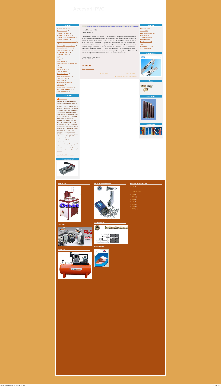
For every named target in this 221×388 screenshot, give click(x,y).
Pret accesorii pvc (62, 69)
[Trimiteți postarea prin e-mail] (100, 57)
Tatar (141, 44)
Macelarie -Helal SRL (146, 42)
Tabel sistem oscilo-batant (64, 82)
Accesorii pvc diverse (63, 39)
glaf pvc (59, 59)
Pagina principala (145, 28)
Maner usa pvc (61, 61)
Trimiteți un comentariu (88, 69)
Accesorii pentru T (62, 31)
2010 (133, 206)
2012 (133, 201)
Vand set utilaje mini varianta (65, 87)
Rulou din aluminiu (62, 71)
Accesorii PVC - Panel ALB (64, 35)
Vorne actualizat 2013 (63, 91)
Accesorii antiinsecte (63, 28)
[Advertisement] (110, 290)
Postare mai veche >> (131, 73)
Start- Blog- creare (145, 48)
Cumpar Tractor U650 (146, 46)
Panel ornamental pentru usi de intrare (67, 63)
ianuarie (136, 189)
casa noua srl (63, 98)
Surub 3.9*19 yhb (62, 78)
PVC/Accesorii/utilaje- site (147, 33)
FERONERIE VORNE (63, 52)
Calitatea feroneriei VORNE (64, 48)
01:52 (98, 57)
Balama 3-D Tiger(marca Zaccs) (66, 46)
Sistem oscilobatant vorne (64, 76)
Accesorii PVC (89, 9)
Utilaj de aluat (60, 85)
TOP (219, 385)
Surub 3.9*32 (60, 80)
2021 (133, 186)
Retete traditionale (145, 39)
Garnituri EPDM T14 (62, 54)
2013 (133, 199)
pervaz (59, 67)
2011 (133, 204)
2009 (133, 209)
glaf (58, 56)
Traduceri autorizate (146, 37)
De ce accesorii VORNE (64, 50)
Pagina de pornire (103, 73)
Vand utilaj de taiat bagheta (64, 89)
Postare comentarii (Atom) (130, 76)
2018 (133, 194)
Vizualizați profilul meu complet (65, 155)
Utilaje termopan (144, 35)
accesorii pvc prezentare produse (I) (67, 42)
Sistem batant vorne (62, 74)
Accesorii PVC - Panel (63, 33)
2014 (133, 197)
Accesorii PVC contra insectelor (66, 37)
